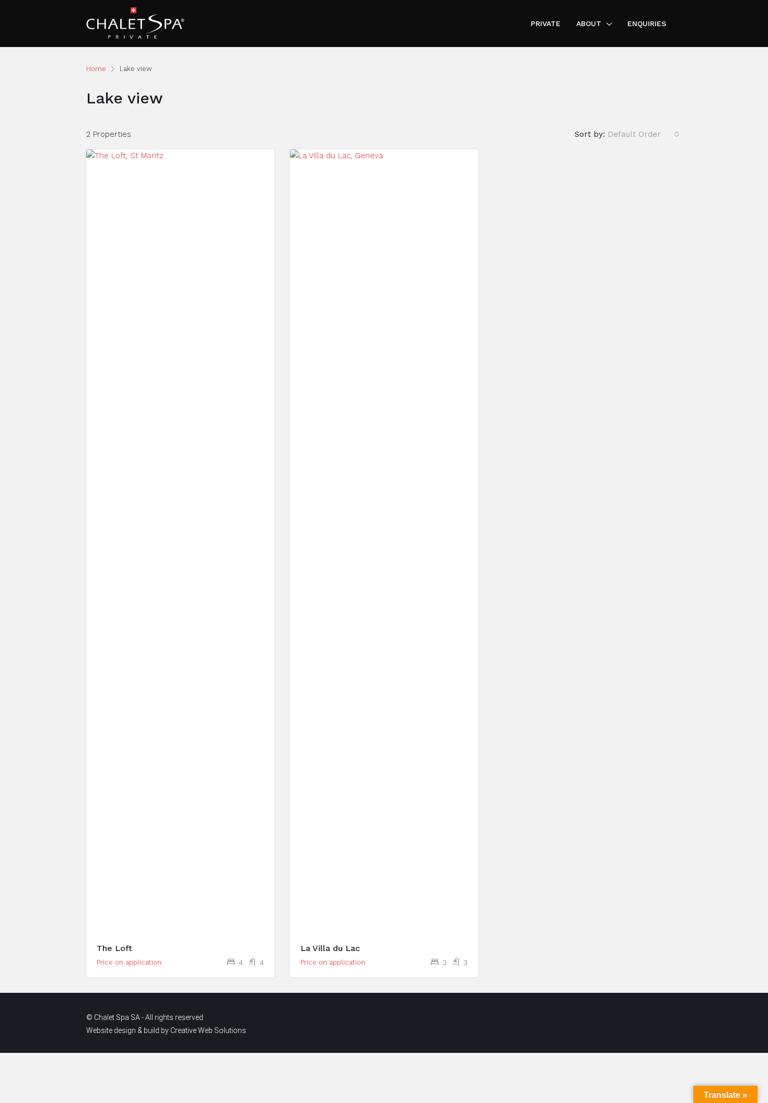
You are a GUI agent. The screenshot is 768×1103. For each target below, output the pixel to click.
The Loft (114, 948)
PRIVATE (546, 23)
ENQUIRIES (646, 23)
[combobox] (643, 134)
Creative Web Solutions (208, 1030)
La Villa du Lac (330, 948)
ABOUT (588, 23)
